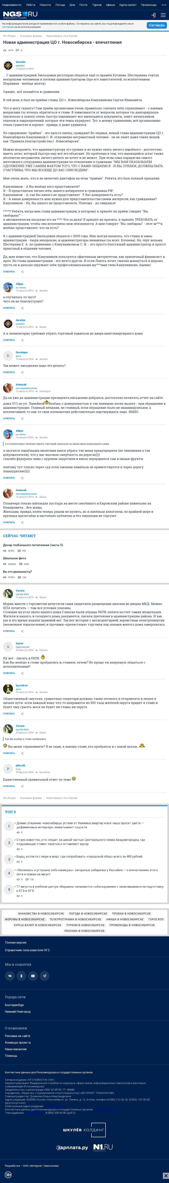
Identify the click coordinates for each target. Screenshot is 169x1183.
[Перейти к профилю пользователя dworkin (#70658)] (8, 65)
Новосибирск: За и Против (61, 36)
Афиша (110, 4)
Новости (45, 4)
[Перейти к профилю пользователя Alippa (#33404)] (8, 287)
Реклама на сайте (17, 1036)
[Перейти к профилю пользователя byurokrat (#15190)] (8, 689)
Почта (83, 4)
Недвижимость (12, 4)
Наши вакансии (16, 1049)
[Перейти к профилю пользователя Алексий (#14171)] (8, 388)
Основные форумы (31, 36)
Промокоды (149, 4)
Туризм (97, 4)
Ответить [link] (9, 271)
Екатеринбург (14, 1005)
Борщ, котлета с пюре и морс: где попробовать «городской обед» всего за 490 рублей (79, 856)
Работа (30, 4)
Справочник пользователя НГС (27, 950)
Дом (72, 4)
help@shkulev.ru (34, 1112)
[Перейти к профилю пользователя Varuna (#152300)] (8, 594)
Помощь (11, 1056)
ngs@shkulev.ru (54, 1106)
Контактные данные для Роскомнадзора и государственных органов (49, 1072)
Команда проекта (18, 1042)
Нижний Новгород (18, 1011)
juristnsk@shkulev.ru (106, 1109)
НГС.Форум (9, 36)
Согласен (156, 25)
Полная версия (15, 942)
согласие (8, 26)
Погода (60, 4)
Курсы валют (128, 4)
